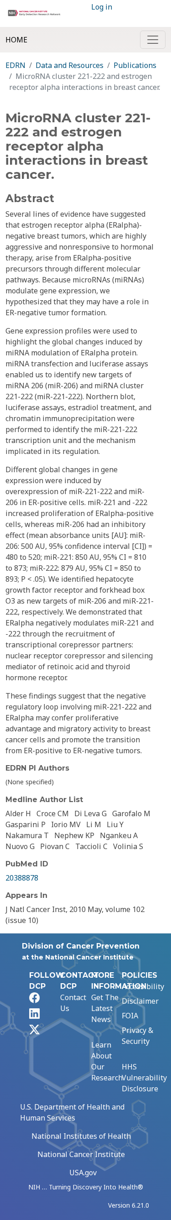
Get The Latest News (105, 1008)
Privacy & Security (137, 1035)
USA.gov (83, 1173)
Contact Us (73, 1002)
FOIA (130, 1016)
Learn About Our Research (107, 1061)
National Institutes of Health (81, 1136)
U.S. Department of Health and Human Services (72, 1112)
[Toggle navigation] (153, 40)
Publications (135, 65)
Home (16, 40)
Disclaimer (140, 1001)
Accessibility (143, 986)
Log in (101, 7)
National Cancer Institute (81, 1154)
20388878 (21, 878)
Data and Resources (70, 65)
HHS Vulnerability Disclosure (144, 1078)
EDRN (15, 65)
